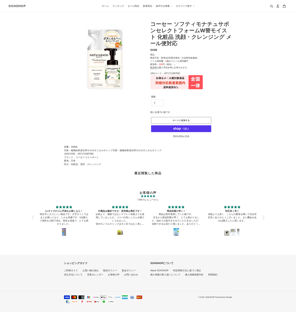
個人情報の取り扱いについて (165, 274)
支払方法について (73, 274)
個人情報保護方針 (194, 274)
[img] (148, 196)
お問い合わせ (131, 274)
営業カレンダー (95, 274)
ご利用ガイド (71, 270)
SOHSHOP (17, 6)
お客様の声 (113, 274)
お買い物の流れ (90, 270)
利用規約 (212, 274)
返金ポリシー (129, 270)
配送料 (153, 67)
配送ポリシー (110, 270)
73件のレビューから (148, 199)
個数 (153, 96)
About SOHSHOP (159, 270)
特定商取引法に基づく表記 (187, 270)
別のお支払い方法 (181, 136)
